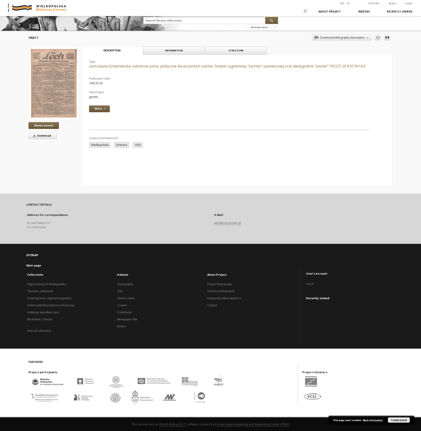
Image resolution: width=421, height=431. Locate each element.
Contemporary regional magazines (49, 298)
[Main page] (305, 11)
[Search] (271, 20)
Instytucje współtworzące (43, 312)
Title (120, 291)
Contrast (373, 3)
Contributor (124, 312)
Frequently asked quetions (224, 298)
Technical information (221, 291)
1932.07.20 (96, 83)
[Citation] (387, 37)
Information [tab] (174, 50)
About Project (329, 11)
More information (373, 420)
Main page (33, 265)
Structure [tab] (235, 50)
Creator (122, 305)
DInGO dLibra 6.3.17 (173, 424)
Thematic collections (40, 291)
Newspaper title (127, 319)
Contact (212, 305)
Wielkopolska (100, 145)
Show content (43, 125)
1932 (138, 145)
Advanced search (259, 27)
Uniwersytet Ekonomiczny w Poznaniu (50, 305)
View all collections (39, 331)
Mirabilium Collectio (39, 319)
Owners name (126, 298)
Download (44, 136)
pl (348, 3)
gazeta (93, 97)
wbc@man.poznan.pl (227, 223)
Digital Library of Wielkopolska (46, 284)
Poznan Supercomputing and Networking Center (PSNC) (252, 424)
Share (392, 3)
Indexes (364, 11)
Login (408, 3)
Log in (310, 284)
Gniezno (121, 145)
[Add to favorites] (378, 37)
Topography (125, 284)
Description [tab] (111, 50)
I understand (399, 420)
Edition (121, 326)
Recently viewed (399, 11)
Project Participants (219, 284)
